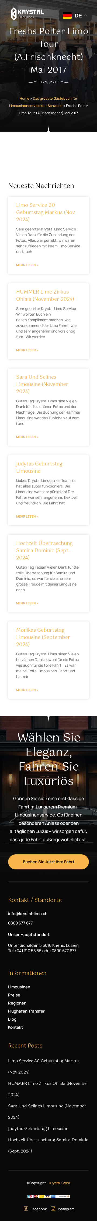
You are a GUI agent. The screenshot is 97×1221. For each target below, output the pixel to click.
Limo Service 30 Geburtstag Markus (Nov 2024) (45, 212)
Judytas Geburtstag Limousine (39, 467)
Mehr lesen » (27, 265)
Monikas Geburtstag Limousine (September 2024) (43, 637)
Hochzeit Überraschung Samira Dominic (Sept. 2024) (44, 551)
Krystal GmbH (60, 1182)
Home (24, 98)
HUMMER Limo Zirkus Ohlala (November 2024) (45, 296)
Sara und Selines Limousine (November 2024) (42, 384)
